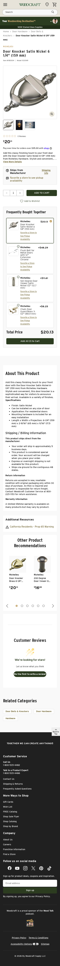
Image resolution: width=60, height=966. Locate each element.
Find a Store (9, 854)
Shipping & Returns (13, 784)
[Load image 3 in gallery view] (30, 125)
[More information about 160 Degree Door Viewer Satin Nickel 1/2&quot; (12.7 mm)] (18, 277)
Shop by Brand (10, 826)
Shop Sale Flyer (11, 816)
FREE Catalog (10, 811)
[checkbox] (30, 230)
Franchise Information (14, 849)
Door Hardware (20, 31)
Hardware (10, 718)
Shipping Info (46, 171)
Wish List (7, 807)
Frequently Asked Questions (17, 789)
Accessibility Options (21, 944)
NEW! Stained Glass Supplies (30, 27)
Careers (7, 844)
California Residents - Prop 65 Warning (32, 526)
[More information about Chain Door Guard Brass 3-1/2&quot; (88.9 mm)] (18, 305)
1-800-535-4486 (11, 773)
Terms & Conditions (38, 938)
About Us (7, 839)
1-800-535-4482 (11, 765)
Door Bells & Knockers (17, 711)
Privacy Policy (42, 896)
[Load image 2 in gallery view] (19, 125)
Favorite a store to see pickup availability (26, 179)
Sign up (30, 890)
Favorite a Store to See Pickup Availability (28, 235)
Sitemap (45, 944)
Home (6, 31)
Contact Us (8, 779)
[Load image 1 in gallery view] (8, 125)
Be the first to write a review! (30, 674)
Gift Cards (8, 802)
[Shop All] (5, 4)
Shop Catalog (10, 821)
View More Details (12, 161)
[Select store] (48, 4)
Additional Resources (19, 519)
